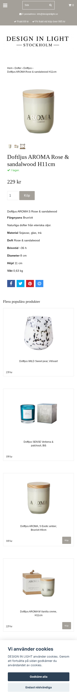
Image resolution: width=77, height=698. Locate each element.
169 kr (9, 541)
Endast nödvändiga (38, 687)
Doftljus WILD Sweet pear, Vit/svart (38, 361)
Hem (11, 68)
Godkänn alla (38, 676)
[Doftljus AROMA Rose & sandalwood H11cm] (38, 111)
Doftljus (28, 68)
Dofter (19, 68)
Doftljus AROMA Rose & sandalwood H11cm (32, 71)
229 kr (9, 626)
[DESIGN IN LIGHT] (38, 42)
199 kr (9, 456)
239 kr (9, 372)
